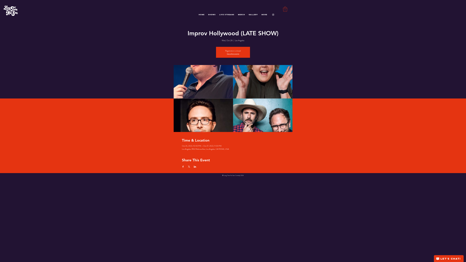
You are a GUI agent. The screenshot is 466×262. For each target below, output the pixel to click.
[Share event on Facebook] (183, 167)
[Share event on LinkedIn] (195, 167)
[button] (285, 9)
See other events (233, 53)
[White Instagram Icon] (273, 14)
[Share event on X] (189, 167)
